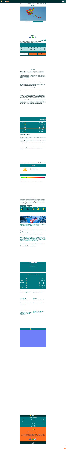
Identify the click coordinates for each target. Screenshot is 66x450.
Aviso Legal (28, 432)
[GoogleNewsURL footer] (35, 439)
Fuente (43, 40)
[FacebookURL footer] (30, 439)
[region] (33, 29)
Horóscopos (33, 421)
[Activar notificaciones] (65, 448)
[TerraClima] (63, 1)
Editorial (35, 426)
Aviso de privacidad (33, 432)
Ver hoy (38, 21)
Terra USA (22, 421)
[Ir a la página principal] (5, 1)
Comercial (31, 426)
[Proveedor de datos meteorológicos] (33, 443)
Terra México (43, 419)
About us (37, 432)
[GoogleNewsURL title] (35, 37)
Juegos (44, 421)
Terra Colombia (33, 419)
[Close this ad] (65, 445)
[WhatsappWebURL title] (33, 37)
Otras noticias (33, 423)
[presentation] (44, 49)
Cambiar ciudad (27, 21)
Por (44, 39)
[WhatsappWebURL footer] (33, 439)
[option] (24, 54)
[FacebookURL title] (30, 37)
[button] (64, 1)
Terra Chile (22, 419)
